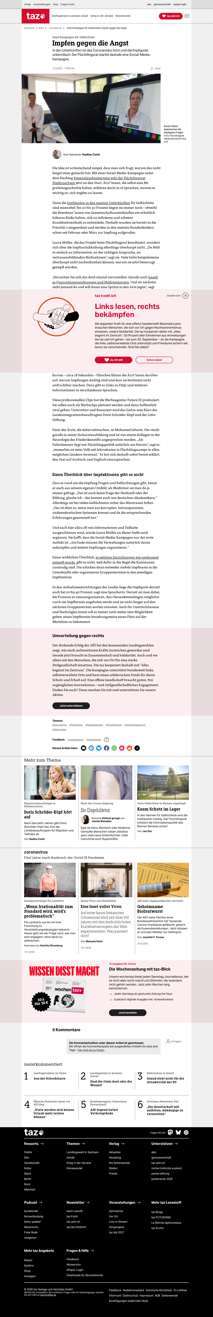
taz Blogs (157, 1212)
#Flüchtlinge (76, 724)
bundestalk (31, 1211)
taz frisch (72, 1216)
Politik (28, 1152)
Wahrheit (29, 1189)
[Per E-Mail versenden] (83, 748)
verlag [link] (27, 4)
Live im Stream (118, 1222)
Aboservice (74, 1264)
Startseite (29, 28)
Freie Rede (30, 1232)
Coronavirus (55, 28)
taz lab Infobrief (76, 1227)
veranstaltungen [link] (41, 4)
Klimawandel (74, 1168)
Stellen (113, 1168)
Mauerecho (31, 1227)
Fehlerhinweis (93, 739)
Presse (113, 1173)
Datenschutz (131, 1295)
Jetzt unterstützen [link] (71, 705)
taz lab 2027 (116, 1232)
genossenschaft (161, 1157)
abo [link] (149, 4)
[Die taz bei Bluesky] (178, 1134)
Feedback (73, 1259)
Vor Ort (113, 1216)
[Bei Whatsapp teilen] (114, 748)
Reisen (28, 1260)
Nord (41, 28)
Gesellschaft (31, 1163)
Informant (115, 1295)
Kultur (28, 1168)
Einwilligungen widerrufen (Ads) (128, 1301)
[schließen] (185, 295)
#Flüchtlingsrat (114, 724)
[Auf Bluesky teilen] (99, 748)
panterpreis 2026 (162, 1179)
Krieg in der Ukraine (79, 1163)
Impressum (147, 1295)
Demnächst (116, 1211)
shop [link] (55, 4)
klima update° (32, 1222)
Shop (27, 1271)
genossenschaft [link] (162, 4)
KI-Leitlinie (180, 1290)
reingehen (30, 1238)
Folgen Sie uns (157, 1132)
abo (153, 1152)
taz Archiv (157, 1228)
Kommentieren (76, 739)
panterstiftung (160, 1173)
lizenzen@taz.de (48, 1295)
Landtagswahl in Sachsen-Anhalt (83, 1155)
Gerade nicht (174, 295)
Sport (27, 1173)
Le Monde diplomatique (166, 1223)
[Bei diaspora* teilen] (121, 748)
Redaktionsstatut (134, 1290)
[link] (71, 16)
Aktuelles (114, 1152)
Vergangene (116, 1227)
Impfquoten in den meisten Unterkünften (98, 203)
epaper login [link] (179, 4)
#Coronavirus (59, 724)
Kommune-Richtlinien (159, 1290)
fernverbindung (33, 1216)
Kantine (29, 1265)
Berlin (27, 1179)
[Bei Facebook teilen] (106, 748)
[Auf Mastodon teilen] (91, 748)
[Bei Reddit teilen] (129, 748)
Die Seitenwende (119, 1163)
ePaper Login (75, 1270)
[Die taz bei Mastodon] (170, 1134)
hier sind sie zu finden (91, 1050)
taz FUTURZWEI (161, 1217)
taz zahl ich (158, 1163)
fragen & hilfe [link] (68, 4)
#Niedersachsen (94, 724)
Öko (26, 1157)
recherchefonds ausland (166, 1168)
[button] (187, 16)
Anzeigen (30, 1276)
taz (34, 1132)
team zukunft (75, 1211)
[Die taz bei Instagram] (186, 1134)
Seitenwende (170, 1295)
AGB (158, 1295)
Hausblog (115, 1157)
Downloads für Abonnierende (85, 1275)
